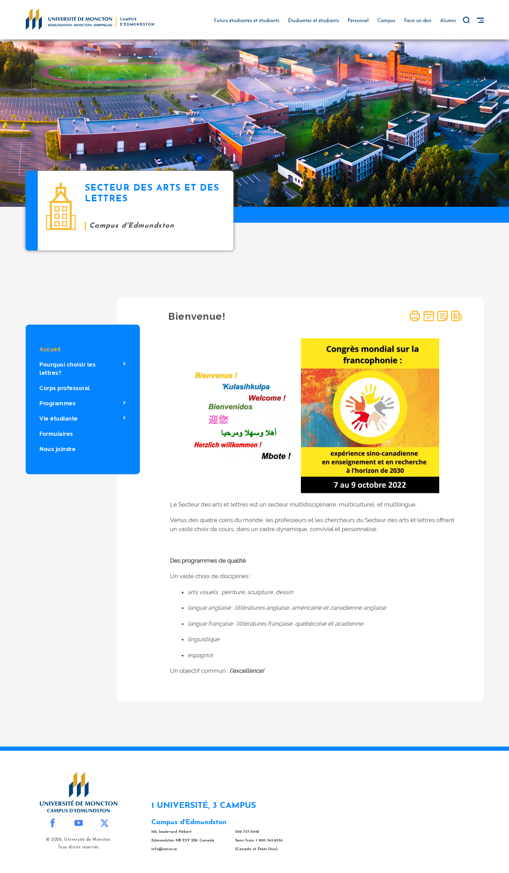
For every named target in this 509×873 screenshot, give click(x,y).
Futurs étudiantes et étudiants (246, 21)
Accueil (50, 349)
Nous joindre (57, 449)
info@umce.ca (164, 849)
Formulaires (56, 434)
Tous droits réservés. (79, 847)
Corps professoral (64, 388)
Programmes (57, 403)
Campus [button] (386, 21)
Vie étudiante (58, 418)
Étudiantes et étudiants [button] (313, 21)
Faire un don (417, 21)
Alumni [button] (448, 21)
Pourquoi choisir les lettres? (67, 368)
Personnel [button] (358, 21)
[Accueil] (69, 18)
